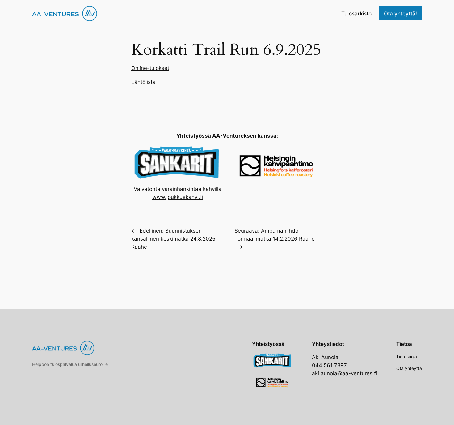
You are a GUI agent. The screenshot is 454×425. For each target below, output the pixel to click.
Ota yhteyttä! (400, 14)
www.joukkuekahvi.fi (177, 197)
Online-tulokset (150, 68)
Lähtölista (143, 82)
